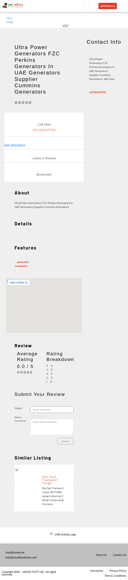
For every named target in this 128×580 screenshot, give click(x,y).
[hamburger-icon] (87, 6)
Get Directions (14, 145)
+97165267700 (97, 92)
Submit (65, 441)
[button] (12, 487)
